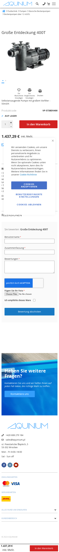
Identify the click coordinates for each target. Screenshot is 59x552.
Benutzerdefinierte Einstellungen (29, 195)
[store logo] (18, 4)
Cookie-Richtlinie (28, 174)
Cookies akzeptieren (29, 185)
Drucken (40, 96)
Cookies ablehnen (29, 204)
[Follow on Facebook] (4, 465)
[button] (3, 81)
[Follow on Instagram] (10, 465)
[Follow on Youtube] (16, 465)
